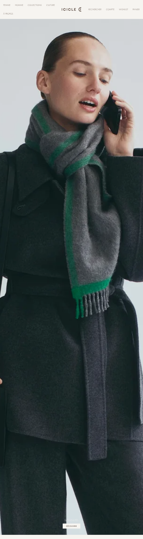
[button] (7, 5)
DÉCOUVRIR (71, 526)
